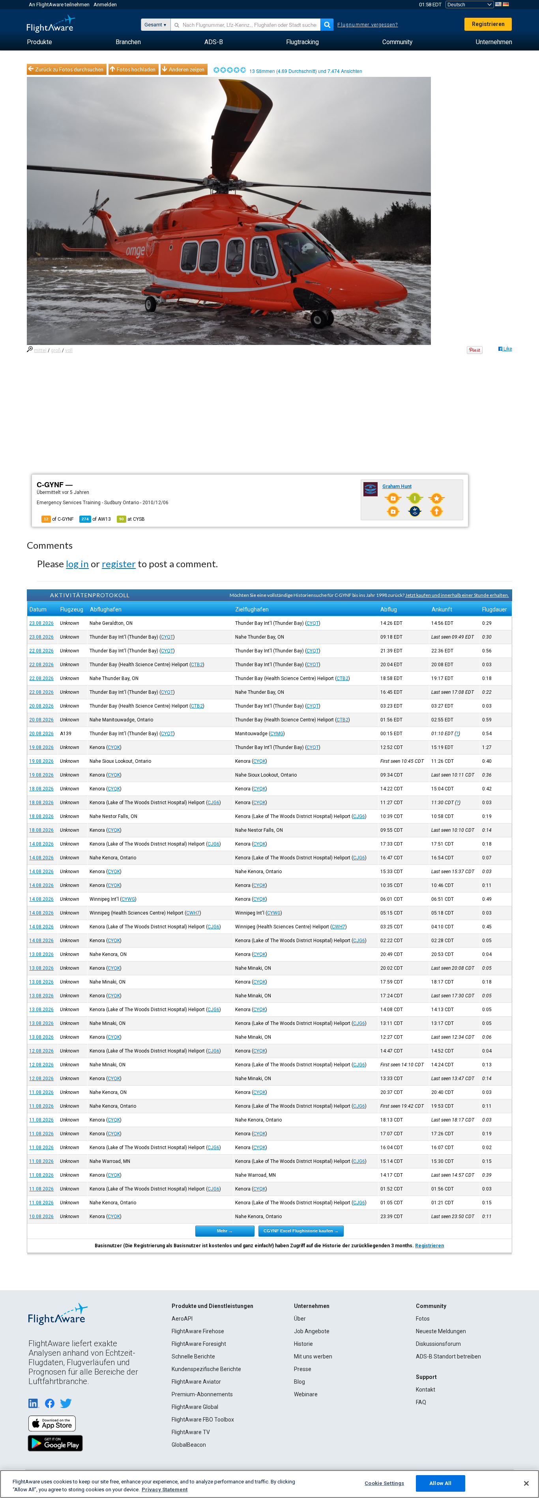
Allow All (440, 1483)
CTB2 (197, 664)
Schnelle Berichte (193, 1356)
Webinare (306, 1394)
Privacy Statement (164, 1489)
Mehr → (225, 1230)
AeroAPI (182, 1318)
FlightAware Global (195, 1407)
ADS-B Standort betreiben (448, 1356)
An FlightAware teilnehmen (59, 4)
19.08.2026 (41, 747)
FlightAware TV (191, 1432)
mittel (40, 350)
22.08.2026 (41, 651)
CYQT (313, 623)
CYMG (276, 733)
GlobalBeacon (189, 1445)
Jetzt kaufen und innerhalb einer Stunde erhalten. (457, 595)
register (119, 563)
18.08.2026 (41, 789)
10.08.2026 (41, 1216)
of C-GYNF (58, 519)
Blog (299, 1382)
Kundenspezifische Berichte (206, 1369)
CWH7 (193, 913)
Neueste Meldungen (441, 1331)
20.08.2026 (41, 706)
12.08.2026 (41, 1051)
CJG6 (213, 802)
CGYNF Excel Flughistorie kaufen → (301, 1230)
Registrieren (488, 24)
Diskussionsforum (438, 1344)
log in (77, 563)
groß (56, 350)
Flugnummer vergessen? (367, 25)
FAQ (421, 1402)
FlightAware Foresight (199, 1344)
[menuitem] (39, 42)
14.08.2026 (41, 844)
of (96, 519)
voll (69, 350)
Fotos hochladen (136, 69)
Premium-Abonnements (202, 1394)
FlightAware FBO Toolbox (203, 1419)
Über (300, 1318)
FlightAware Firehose (198, 1331)
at (132, 519)
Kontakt (425, 1389)
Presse (302, 1369)
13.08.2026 (41, 954)
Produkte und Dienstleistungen (212, 1306)
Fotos (423, 1318)
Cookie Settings (384, 1483)
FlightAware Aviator (196, 1382)
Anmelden (105, 4)
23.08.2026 (41, 623)
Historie (303, 1344)
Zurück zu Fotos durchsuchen (69, 69)
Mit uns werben (313, 1356)
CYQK (114, 747)
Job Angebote (311, 1331)
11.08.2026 (41, 1092)
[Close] (526, 1483)
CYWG (128, 899)
